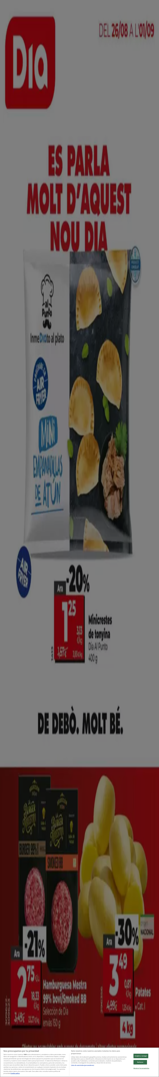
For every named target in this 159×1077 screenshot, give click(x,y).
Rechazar (140, 1062)
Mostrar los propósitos (141, 1068)
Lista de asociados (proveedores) (82, 1065)
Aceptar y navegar (141, 1056)
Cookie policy (15, 1073)
